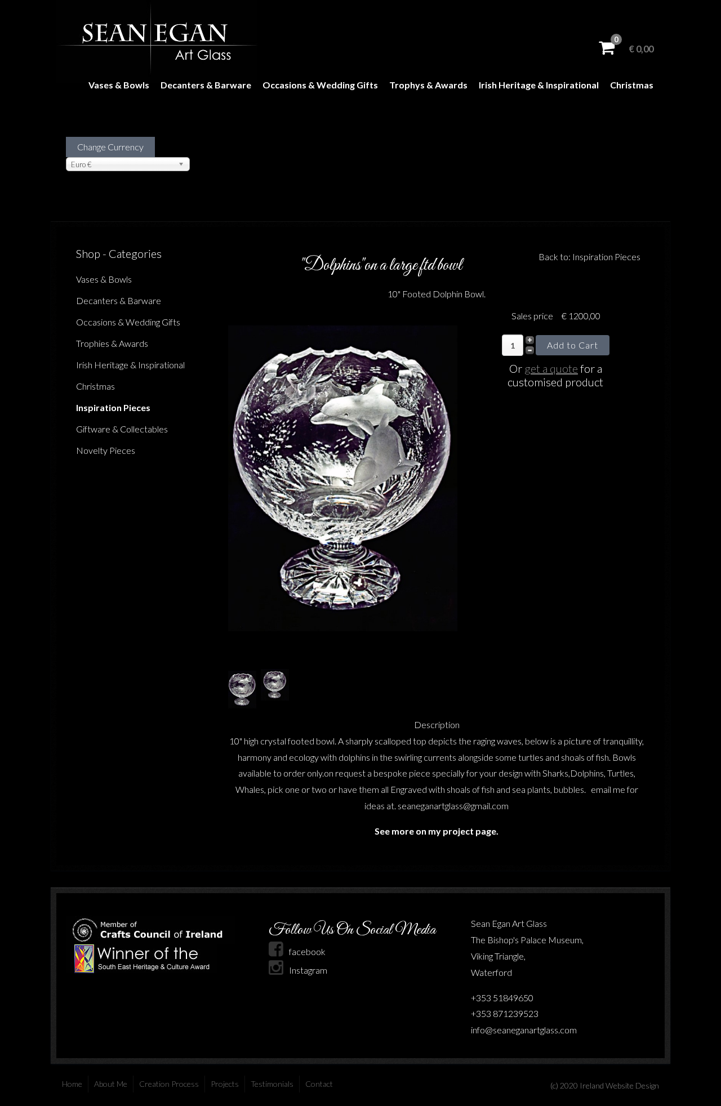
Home (72, 1084)
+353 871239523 (504, 1013)
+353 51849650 (502, 997)
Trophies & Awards (112, 343)
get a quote (551, 368)
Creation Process (169, 1084)
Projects (225, 1084)
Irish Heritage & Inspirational (539, 84)
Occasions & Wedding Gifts (320, 84)
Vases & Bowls (118, 84)
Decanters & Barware (206, 84)
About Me (110, 1084)
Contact (319, 1084)
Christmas (631, 84)
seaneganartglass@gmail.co (449, 805)
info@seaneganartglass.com (524, 1029)
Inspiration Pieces (113, 407)
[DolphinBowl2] (342, 481)
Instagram (308, 970)
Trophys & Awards (428, 84)
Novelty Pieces (105, 450)
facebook (307, 951)
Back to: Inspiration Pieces (589, 256)
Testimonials (272, 1084)
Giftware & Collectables (122, 428)
